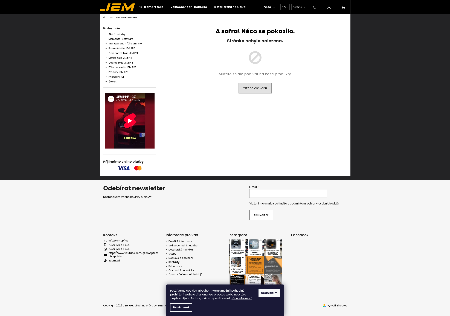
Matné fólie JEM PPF (121, 58)
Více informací (242, 298)
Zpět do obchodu (255, 88)
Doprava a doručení (181, 258)
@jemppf (114, 260)
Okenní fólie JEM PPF (121, 62)
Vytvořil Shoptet (337, 305)
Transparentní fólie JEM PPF (125, 43)
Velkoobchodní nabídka (183, 245)
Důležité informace (180, 241)
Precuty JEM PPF (118, 72)
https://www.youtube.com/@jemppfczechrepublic (133, 254)
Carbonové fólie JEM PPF (123, 53)
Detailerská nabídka (181, 249)
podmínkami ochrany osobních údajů (314, 203)
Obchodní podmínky (181, 270)
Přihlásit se (261, 215)
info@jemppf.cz (118, 240)
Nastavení (181, 307)
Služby (172, 253)
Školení (113, 81)
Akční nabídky (117, 34)
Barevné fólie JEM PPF (122, 48)
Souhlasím (269, 293)
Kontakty (174, 262)
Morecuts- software (121, 39)
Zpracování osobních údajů (185, 274)
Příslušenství (116, 77)
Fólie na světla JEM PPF (122, 67)
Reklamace (175, 266)
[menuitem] (151, 7)
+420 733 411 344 (119, 245)
